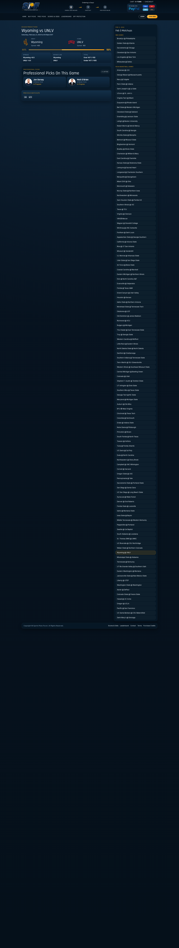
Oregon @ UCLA (123, 603)
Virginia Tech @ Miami (125, 98)
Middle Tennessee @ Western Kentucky (132, 520)
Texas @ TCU (122, 209)
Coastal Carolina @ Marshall (127, 270)
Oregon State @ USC (125, 474)
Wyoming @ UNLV (124, 552)
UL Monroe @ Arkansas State (128, 256)
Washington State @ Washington (129, 585)
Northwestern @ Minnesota (127, 195)
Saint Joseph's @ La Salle (126, 89)
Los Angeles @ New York (126, 57)
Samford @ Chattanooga (126, 353)
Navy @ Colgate (123, 79)
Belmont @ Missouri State (126, 140)
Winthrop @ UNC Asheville (127, 228)
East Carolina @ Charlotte (126, 158)
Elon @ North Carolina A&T (127, 279)
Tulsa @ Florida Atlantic (126, 446)
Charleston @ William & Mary (128, 154)
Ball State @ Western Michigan (128, 107)
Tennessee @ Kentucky (126, 562)
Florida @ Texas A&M (125, 288)
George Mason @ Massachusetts (129, 75)
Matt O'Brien (82, 80)
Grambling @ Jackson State (127, 116)
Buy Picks (32, 17)
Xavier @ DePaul (123, 590)
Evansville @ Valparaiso (126, 283)
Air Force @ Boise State (125, 265)
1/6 (25, 97)
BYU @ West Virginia (124, 409)
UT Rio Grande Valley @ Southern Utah (131, 566)
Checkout (149, 2)
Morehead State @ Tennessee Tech (130, 307)
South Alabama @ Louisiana (127, 534)
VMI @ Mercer (122, 219)
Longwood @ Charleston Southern (130, 172)
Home (24, 17)
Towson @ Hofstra (124, 441)
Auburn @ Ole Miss (124, 404)
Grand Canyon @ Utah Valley (128, 293)
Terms (139, 626)
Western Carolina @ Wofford (127, 339)
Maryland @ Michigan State (127, 399)
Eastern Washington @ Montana (129, 571)
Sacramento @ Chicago (126, 48)
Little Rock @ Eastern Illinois (127, 344)
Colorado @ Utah (123, 376)
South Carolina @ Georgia (126, 130)
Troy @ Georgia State (125, 334)
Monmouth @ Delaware (125, 186)
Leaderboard (66, 17)
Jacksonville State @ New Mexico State (132, 576)
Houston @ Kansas (124, 297)
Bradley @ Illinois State (125, 149)
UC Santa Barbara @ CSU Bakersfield (131, 613)
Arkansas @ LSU (123, 70)
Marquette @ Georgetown (126, 177)
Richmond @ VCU (123, 321)
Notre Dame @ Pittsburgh (126, 427)
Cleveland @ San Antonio (126, 52)
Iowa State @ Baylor (124, 515)
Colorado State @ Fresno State (128, 594)
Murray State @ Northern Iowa (128, 191)
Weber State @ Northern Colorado (130, 548)
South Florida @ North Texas (127, 437)
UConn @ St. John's (124, 93)
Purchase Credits (149, 626)
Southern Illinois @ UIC (125, 205)
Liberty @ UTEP (123, 580)
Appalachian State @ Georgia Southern (131, 237)
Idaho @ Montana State (126, 511)
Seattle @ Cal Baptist (125, 529)
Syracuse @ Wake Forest (126, 497)
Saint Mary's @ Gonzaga (126, 617)
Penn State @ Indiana (125, 84)
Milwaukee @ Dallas (124, 62)
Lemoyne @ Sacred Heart (126, 168)
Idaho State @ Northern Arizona (129, 302)
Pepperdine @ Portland (125, 525)
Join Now (152, 17)
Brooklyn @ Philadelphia (126, 38)
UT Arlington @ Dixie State (127, 386)
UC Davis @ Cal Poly (124, 450)
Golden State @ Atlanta (125, 43)
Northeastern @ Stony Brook (127, 460)
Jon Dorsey (38, 80)
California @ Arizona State (127, 242)
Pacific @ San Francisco (126, 608)
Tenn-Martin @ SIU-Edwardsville (129, 362)
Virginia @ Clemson (124, 214)
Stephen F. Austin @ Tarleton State (130, 381)
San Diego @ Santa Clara (126, 488)
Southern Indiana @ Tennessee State (131, 358)
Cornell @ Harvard (124, 469)
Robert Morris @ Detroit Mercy (128, 126)
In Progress (37, 84)
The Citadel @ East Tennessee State (130, 330)
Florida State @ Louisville (126, 506)
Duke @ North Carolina (125, 455)
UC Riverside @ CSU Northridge (129, 543)
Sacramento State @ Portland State (130, 483)
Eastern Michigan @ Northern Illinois (130, 274)
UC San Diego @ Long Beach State (130, 492)
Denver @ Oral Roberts (125, 501)
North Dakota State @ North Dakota (130, 348)
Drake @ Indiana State (125, 423)
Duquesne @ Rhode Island (127, 103)
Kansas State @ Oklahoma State (129, 163)
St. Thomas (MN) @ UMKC (127, 539)
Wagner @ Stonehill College (127, 223)
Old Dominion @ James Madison (129, 316)
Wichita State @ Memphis (126, 135)
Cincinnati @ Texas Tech (126, 413)
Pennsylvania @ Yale (125, 478)
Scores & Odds (54, 17)
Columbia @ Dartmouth (125, 418)
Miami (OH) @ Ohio (124, 181)
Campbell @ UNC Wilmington (128, 464)
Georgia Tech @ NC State (126, 395)
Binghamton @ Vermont (126, 144)
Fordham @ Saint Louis (125, 232)
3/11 (30, 97)
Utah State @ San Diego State (128, 260)
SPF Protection (79, 17)
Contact (133, 626)
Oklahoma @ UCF (123, 311)
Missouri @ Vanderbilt (125, 251)
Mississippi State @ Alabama (127, 557)
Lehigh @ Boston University (127, 121)
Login (142, 17)
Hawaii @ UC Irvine (124, 599)
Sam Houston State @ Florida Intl (129, 200)
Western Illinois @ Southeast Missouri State (133, 367)
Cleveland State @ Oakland (127, 112)
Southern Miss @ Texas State (128, 390)
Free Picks (42, 17)
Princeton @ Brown (124, 432)
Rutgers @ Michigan (124, 325)
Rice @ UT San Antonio (125, 246)
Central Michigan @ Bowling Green (130, 372)
